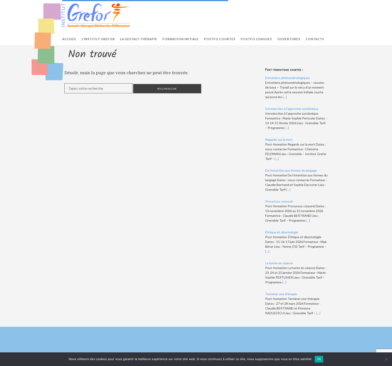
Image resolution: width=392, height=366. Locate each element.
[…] (285, 97)
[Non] (386, 359)
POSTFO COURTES (219, 39)
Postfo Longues (256, 39)
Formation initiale (180, 39)
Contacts (315, 39)
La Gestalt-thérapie (138, 39)
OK (319, 359)
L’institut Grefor (98, 39)
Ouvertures (288, 39)
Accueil (69, 39)
